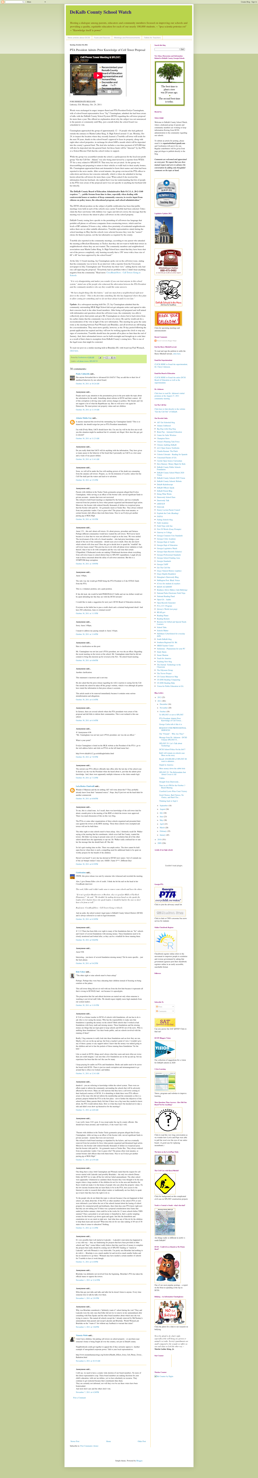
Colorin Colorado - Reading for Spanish (172, 454)
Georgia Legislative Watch (167, 548)
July (161, 813)
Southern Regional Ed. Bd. (167, 642)
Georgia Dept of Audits (166, 542)
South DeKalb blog (164, 639)
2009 (159, 843)
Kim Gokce (80, 971)
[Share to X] (109, 357)
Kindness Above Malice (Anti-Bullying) (172, 590)
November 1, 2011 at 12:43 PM (88, 1280)
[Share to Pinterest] (114, 357)
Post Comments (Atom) (89, 1446)
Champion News (163, 438)
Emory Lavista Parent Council (168, 510)
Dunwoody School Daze (166, 497)
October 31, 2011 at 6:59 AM (87, 1159)
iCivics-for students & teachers (168, 583)
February (163, 831)
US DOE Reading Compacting (168, 679)
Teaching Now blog (164, 661)
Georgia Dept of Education (167, 545)
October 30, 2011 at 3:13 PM (87, 613)
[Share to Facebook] (112, 357)
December (164, 704)
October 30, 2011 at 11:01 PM (87, 1005)
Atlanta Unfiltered (164, 425)
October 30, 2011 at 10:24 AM (87, 383)
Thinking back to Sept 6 (168, 801)
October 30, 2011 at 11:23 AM (87, 438)
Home (108, 1441)
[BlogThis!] (107, 357)
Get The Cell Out (163, 567)
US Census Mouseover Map (167, 676)
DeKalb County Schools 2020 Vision (171, 478)
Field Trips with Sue (165, 526)
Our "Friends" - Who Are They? (171, 733)
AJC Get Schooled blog (166, 422)
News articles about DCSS (79, 38)
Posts (160, 1006)
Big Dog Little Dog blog (166, 429)
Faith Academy (163, 523)
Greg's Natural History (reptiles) (169, 570)
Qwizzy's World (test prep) (167, 609)
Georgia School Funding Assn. (168, 558)
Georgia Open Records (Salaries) (169, 551)
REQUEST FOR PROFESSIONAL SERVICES (172, 729)
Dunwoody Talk (163, 500)
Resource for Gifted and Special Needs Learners (171, 622)
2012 (159, 697)
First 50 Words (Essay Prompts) (169, 529)
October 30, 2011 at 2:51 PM (87, 480)
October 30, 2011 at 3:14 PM (87, 634)
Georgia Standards (164, 561)
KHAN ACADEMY (164, 586)
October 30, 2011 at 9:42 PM (87, 963)
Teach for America (164, 658)
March (162, 827)
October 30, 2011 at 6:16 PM (87, 699)
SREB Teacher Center (165, 645)
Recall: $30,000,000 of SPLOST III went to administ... (173, 760)
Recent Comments (162, 340)
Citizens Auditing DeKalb (167, 445)
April (162, 824)
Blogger (139, 1460)
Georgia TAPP (162, 564)
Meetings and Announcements (127, 38)
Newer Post (75, 1441)
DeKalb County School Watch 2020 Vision (170, 473)
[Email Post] (99, 357)
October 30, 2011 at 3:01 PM (87, 519)
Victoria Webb (82, 1335)
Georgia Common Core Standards (170, 535)
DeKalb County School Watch (100, 11)
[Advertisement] (108, 1419)
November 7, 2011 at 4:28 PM (87, 1392)
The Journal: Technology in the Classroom (169, 665)
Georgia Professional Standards (169, 554)
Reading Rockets (163, 618)
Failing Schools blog (165, 519)
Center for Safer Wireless (166, 435)
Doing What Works (164, 494)
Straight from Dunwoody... (169, 781)
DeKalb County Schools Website (169, 481)
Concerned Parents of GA (166, 457)
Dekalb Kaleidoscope (165, 484)
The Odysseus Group (165, 670)
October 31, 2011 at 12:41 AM (87, 1073)
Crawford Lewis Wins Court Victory (173, 791)
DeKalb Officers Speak (165, 487)
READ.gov (161, 612)
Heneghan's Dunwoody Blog (168, 577)
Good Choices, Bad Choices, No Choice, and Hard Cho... (171, 796)
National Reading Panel (166, 596)
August (163, 809)
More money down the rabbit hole (172, 768)
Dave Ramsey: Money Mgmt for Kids (171, 464)
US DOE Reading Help (166, 683)
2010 (159, 839)
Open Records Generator (166, 602)
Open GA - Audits (164, 599)
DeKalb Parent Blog (164, 491)
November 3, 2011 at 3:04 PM (87, 1327)
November (164, 707)
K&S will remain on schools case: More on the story (172, 754)
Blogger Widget (172, 340)
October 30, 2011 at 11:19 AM (87, 409)
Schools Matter (162, 630)
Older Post (142, 1441)
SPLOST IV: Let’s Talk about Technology (170, 744)
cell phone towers (83, 361)
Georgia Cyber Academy (166, 539)
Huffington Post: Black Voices (168, 580)
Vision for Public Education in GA (170, 686)
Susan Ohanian (162, 655)
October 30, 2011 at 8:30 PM (87, 919)
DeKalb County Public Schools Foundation (169, 468)
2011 (159, 701)
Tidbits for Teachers (152, 38)
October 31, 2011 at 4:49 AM (87, 1110)
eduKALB (161, 503)
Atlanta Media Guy (84, 418)
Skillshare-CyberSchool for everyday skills (171, 634)
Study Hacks (161, 652)
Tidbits (162, 778)
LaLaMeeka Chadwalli (85, 786)
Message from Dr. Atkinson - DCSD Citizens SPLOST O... (173, 738)
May (162, 820)
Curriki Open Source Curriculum (169, 460)
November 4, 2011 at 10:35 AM (88, 1361)
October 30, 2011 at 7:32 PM (87, 777)
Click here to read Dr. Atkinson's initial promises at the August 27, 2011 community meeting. (169, 396)
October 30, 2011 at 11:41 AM (87, 459)
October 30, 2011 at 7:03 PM (87, 757)
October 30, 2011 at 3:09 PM (87, 563)
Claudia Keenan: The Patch (167, 451)
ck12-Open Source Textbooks (168, 448)
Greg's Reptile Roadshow (166, 574)
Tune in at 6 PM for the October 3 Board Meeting (172, 786)
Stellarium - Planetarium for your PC (171, 648)
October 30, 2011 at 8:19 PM (87, 864)
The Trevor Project (164, 673)
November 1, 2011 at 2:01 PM (87, 1298)
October (163, 711)
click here (74, 350)
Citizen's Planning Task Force (168, 441)
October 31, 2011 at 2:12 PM (87, 1227)
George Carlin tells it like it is (170, 724)
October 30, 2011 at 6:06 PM (87, 660)
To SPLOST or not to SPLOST (171, 714)
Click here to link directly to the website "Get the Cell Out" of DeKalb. (170, 410)
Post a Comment (79, 1397)
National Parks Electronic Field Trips (171, 593)
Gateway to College (164, 532)
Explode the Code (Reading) (168, 513)
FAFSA (160, 516)
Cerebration (81, 872)
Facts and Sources (102, 38)
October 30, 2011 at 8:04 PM (87, 798)
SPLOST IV (93, 361)
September (164, 805)
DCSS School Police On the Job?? (172, 749)
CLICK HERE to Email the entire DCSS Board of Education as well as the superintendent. (170, 380)
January (163, 835)
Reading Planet (162, 615)
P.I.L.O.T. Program (164, 606)
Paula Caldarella (83, 373)
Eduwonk (160, 507)
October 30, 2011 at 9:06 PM (87, 940)
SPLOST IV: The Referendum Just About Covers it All (172, 773)
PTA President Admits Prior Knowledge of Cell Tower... (170, 719)
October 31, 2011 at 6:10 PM (87, 1261)
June (162, 816)
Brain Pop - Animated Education (169, 432)
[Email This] (104, 357)
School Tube (161, 627)
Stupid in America (166, 765)
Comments (162, 1011)
